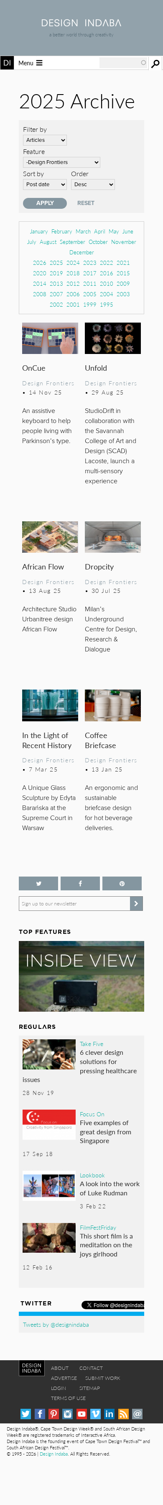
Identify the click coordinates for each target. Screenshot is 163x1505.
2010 (106, 283)
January (39, 231)
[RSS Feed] (123, 1414)
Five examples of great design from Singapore (105, 1131)
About (60, 1368)
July (31, 242)
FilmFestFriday (98, 1227)
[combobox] (123, 62)
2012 (73, 283)
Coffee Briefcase (100, 740)
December (81, 252)
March (83, 231)
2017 (90, 273)
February (61, 231)
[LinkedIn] (109, 1414)
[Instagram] (67, 1414)
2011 (90, 283)
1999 (90, 304)
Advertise (64, 1378)
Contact (91, 1368)
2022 (106, 263)
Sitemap (89, 1388)
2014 (39, 283)
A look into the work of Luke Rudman (110, 1188)
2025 (56, 263)
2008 (39, 294)
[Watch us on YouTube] (81, 1414)
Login (58, 1388)
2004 (106, 294)
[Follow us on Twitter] (38, 883)
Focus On (92, 1114)
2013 (56, 283)
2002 (56, 304)
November (123, 242)
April (99, 231)
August (48, 242)
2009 (123, 283)
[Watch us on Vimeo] (95, 1414)
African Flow (43, 566)
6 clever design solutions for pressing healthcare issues (80, 1065)
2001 (73, 304)
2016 (106, 273)
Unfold (96, 367)
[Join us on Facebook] (80, 883)
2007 (56, 294)
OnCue (34, 367)
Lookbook (92, 1175)
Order (80, 173)
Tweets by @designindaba (56, 1324)
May (114, 231)
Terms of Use (68, 1398)
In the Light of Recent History (46, 740)
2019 (56, 273)
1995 (106, 304)
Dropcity (99, 566)
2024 (73, 263)
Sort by (33, 173)
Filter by (35, 129)
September (72, 242)
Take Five (91, 1043)
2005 (90, 294)
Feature (34, 151)
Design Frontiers (48, 383)
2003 (123, 294)
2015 (123, 273)
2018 (73, 273)
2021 (123, 263)
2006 (73, 294)
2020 (39, 273)
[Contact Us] (137, 1414)
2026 (39, 263)
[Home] (81, 23)
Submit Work (102, 1378)
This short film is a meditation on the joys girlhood (106, 1245)
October (98, 242)
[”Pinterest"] (122, 883)
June (127, 231)
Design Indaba (54, 1454)
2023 (90, 263)
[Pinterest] (53, 1414)
